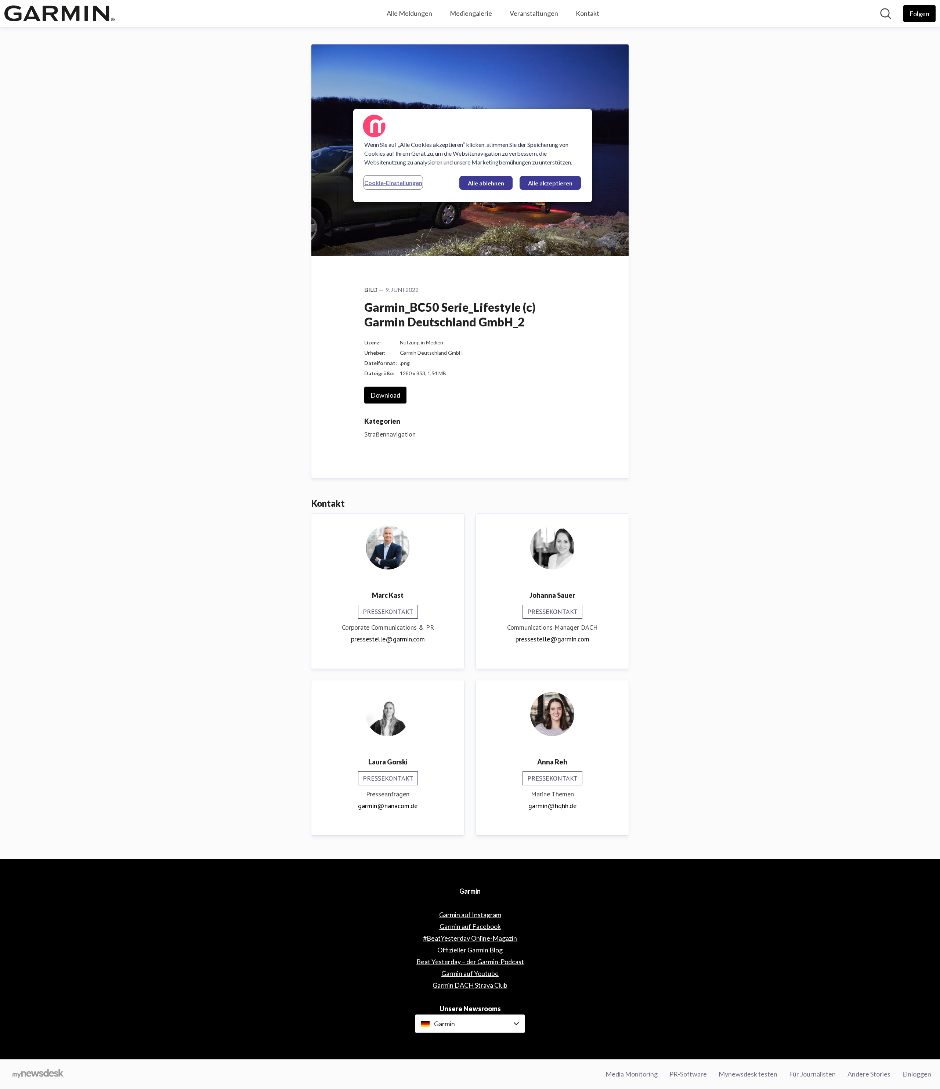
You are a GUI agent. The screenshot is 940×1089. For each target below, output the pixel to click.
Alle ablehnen (486, 183)
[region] (472, 155)
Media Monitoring (631, 1074)
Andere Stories (868, 1074)
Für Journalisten (812, 1074)
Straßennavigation (390, 434)
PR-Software (688, 1074)
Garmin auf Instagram (470, 915)
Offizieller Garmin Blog (470, 950)
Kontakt (587, 13)
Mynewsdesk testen (748, 1074)
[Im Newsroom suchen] (886, 13)
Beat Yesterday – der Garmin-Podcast (470, 962)
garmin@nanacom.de (387, 806)
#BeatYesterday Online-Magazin (470, 938)
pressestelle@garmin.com (388, 639)
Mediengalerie (471, 13)
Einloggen (916, 1074)
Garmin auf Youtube (470, 973)
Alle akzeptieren (550, 183)
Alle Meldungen (409, 13)
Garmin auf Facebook (470, 926)
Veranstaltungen (534, 13)
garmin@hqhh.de (552, 806)
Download (385, 395)
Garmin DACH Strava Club (470, 985)
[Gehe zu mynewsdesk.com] (38, 1074)
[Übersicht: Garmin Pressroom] (59, 13)
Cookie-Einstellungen (393, 182)
